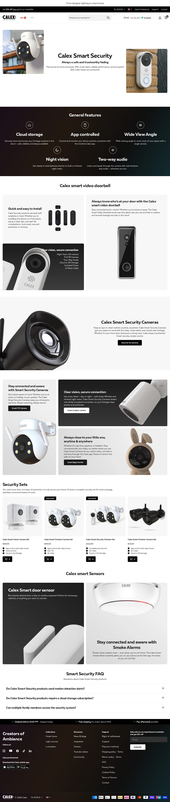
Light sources (52, 741)
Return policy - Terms (111, 757)
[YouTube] (10, 751)
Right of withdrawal (111, 736)
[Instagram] (4, 751)
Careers (77, 746)
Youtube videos (81, 751)
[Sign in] (160, 18)
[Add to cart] (7, 559)
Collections (50, 732)
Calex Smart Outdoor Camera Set (58, 539)
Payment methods (110, 746)
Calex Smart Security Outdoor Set (100, 539)
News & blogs (80, 736)
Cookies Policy (108, 772)
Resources (78, 732)
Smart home (51, 736)
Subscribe (138, 747)
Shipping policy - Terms (112, 751)
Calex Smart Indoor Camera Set (16, 539)
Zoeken (108, 18)
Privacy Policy (108, 767)
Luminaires (51, 746)
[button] (161, 516)
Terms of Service (109, 777)
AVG (104, 762)
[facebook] (17, 751)
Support (105, 732)
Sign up (16, 9)
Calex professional (10, 757)
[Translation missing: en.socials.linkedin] (30, 751)
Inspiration (78, 741)
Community (79, 757)
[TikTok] (24, 751)
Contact (105, 782)
